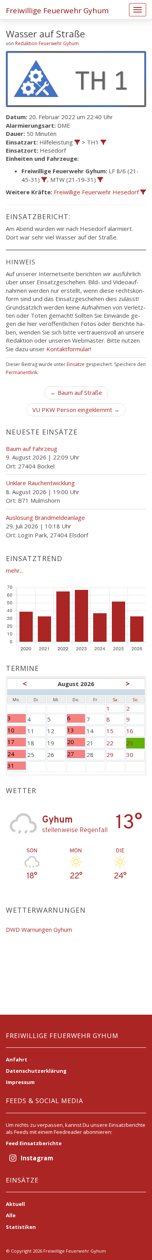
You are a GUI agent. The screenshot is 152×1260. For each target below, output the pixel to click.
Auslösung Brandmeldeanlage (45, 517)
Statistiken (21, 1226)
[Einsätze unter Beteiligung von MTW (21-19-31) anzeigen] (100, 180)
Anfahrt (16, 1059)
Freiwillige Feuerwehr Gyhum (57, 10)
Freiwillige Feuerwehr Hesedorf (96, 192)
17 (16, 742)
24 (16, 754)
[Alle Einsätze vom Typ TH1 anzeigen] (103, 142)
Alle (11, 1215)
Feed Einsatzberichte (34, 1143)
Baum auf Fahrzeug (31, 448)
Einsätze (76, 364)
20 (74, 742)
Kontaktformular (68, 349)
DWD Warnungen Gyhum (39, 929)
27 (74, 754)
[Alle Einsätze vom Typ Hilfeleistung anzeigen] (77, 142)
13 (74, 730)
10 (16, 730)
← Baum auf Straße (76, 392)
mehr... (14, 570)
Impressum (20, 1082)
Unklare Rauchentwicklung (40, 483)
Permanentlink (21, 372)
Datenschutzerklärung (36, 1070)
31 (16, 766)
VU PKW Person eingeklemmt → (76, 410)
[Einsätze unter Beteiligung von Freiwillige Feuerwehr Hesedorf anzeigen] (143, 192)
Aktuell (15, 1203)
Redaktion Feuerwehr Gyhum (47, 43)
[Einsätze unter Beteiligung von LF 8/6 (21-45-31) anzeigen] (44, 180)
